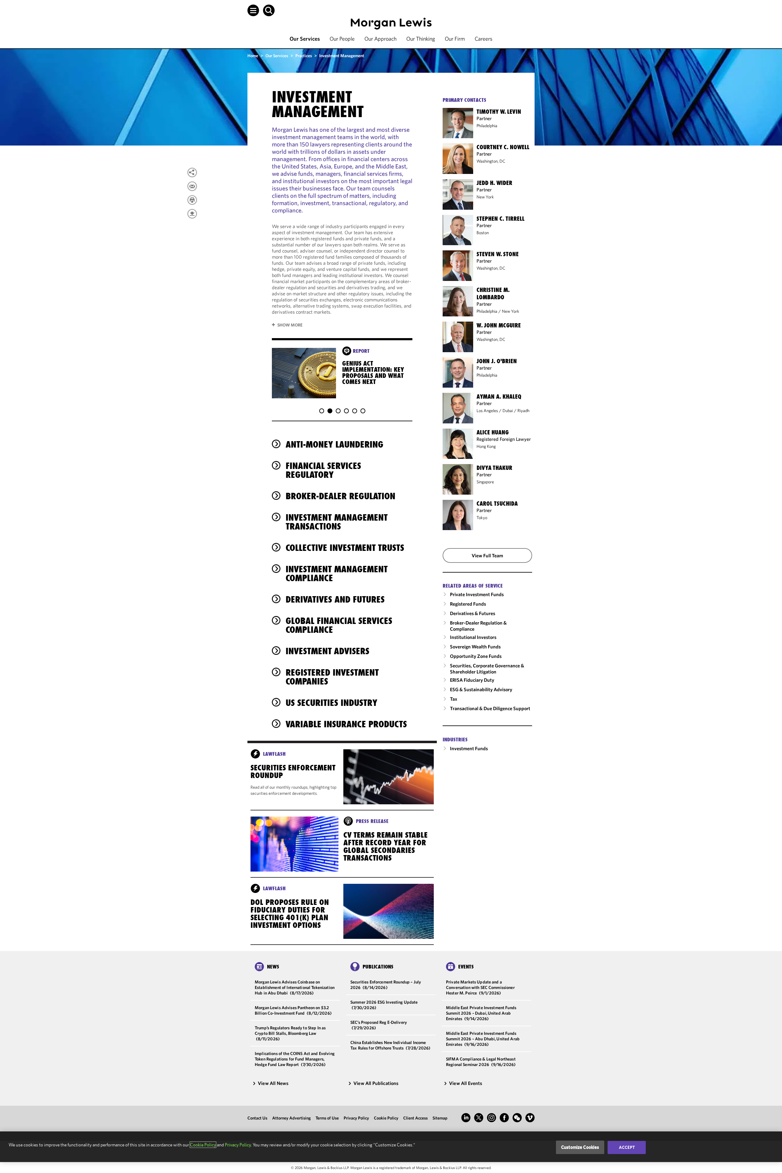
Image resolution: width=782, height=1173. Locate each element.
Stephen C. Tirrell (500, 218)
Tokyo (482, 517)
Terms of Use (327, 1118)
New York (485, 197)
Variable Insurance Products (346, 724)
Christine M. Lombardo (493, 293)
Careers (483, 38)
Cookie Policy (386, 1118)
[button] (253, 10)
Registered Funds (468, 604)
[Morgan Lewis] (391, 24)
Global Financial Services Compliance (339, 625)
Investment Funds (469, 748)
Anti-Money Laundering (334, 444)
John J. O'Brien (497, 361)
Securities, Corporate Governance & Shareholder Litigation (487, 668)
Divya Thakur (494, 467)
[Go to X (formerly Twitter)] (478, 1117)
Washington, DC (491, 161)
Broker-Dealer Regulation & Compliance (478, 626)
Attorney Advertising (291, 1118)
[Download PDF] (192, 213)
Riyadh (523, 410)
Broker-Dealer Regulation (340, 496)
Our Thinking (420, 38)
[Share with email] (192, 186)
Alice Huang (493, 432)
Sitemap (440, 1118)
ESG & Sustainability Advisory (481, 689)
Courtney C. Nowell (503, 147)
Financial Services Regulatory (323, 470)
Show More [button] (289, 325)
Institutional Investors (473, 637)
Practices (303, 55)
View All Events (465, 1083)
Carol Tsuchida (497, 503)
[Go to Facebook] (504, 1117)
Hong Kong (486, 446)
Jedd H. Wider (494, 182)
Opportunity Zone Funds (476, 656)
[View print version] (192, 200)
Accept (627, 1147)
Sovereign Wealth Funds (475, 647)
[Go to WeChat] (517, 1117)
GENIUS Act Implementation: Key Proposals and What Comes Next (373, 372)
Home (252, 55)
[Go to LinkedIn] (465, 1117)
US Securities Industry (331, 702)
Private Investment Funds (477, 594)
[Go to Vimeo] (530, 1117)
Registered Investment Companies (332, 677)
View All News (273, 1083)
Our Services (305, 38)
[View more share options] (192, 172)
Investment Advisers (327, 651)
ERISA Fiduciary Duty (472, 680)
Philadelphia (487, 125)
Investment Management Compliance (337, 573)
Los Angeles (487, 410)
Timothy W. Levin (499, 111)
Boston (483, 232)
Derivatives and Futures (335, 599)
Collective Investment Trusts (345, 547)
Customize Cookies (580, 1147)
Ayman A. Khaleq (499, 396)
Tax (453, 699)
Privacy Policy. (238, 1145)
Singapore (485, 482)
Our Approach (380, 38)
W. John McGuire (499, 325)
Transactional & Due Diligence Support (490, 708)
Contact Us (257, 1118)
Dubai (507, 410)
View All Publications (375, 1083)
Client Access (415, 1118)
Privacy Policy (356, 1118)
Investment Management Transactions (337, 522)
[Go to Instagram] (491, 1117)
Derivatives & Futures (472, 613)
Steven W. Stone (498, 254)
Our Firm (455, 38)
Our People (342, 38)
